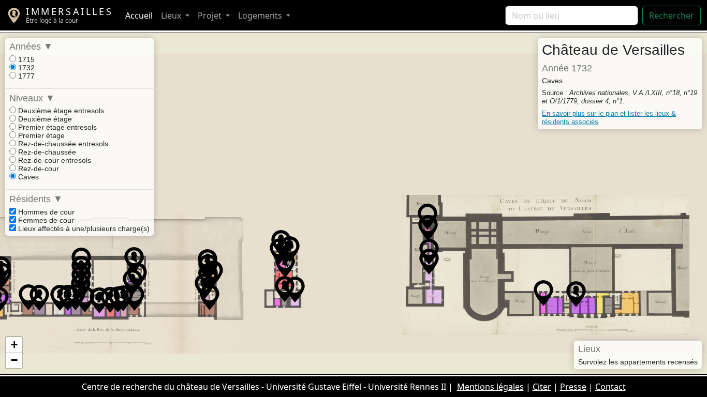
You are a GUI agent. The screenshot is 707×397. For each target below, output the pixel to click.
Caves (27, 177)
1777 (25, 76)
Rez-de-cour (37, 168)
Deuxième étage (44, 119)
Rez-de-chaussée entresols (62, 144)
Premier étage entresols (56, 127)
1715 (25, 59)
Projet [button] (211, 15)
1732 (25, 68)
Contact (610, 386)
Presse (573, 386)
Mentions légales (490, 386)
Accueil (139, 15)
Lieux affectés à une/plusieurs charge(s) (83, 228)
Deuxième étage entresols (60, 110)
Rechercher (671, 15)
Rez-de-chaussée (46, 152)
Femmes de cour (45, 220)
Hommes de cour (45, 212)
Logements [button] (261, 15)
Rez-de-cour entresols (53, 160)
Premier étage (40, 135)
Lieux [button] (172, 15)
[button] (279, 251)
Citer (542, 386)
